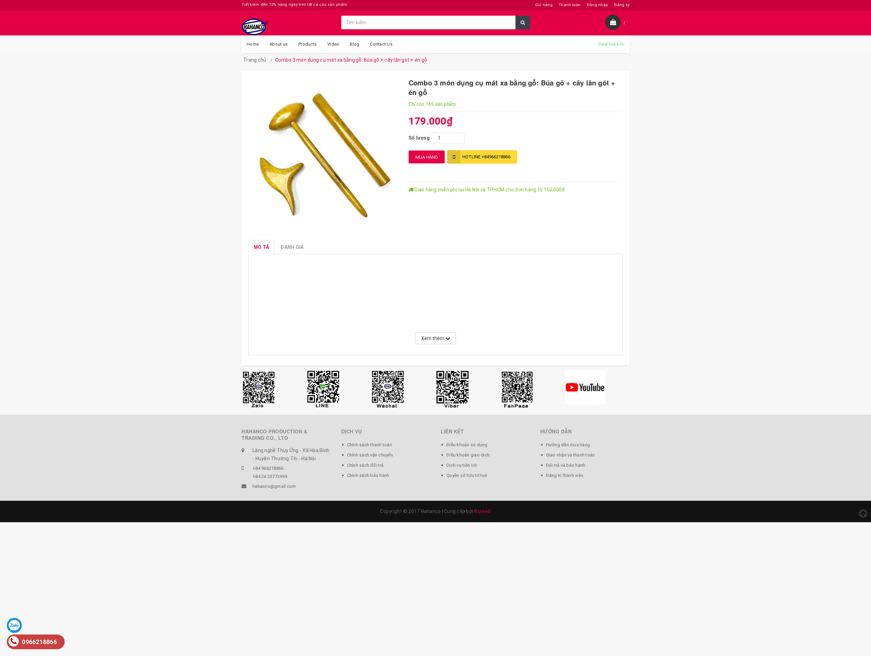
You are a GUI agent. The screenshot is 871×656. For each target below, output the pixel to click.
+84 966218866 (267, 468)
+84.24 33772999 (269, 476)
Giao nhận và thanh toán (570, 455)
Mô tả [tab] (261, 247)
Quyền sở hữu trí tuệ (466, 475)
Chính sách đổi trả (365, 465)
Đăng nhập (597, 5)
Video (333, 44)
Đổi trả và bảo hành (566, 465)
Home (253, 44)
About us (278, 44)
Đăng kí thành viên (565, 475)
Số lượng (419, 138)
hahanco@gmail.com (274, 486)
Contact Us (381, 44)
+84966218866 (486, 156)
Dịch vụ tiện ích (461, 465)
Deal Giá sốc (611, 44)
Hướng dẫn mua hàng (568, 444)
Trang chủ (254, 60)
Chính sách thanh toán (369, 444)
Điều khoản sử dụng (467, 444)
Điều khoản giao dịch (468, 455)
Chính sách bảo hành (368, 475)
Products (307, 44)
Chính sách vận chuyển (370, 455)
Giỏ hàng (544, 5)
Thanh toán (570, 5)
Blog (354, 44)
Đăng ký (621, 5)
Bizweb (482, 511)
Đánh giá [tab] (291, 247)
